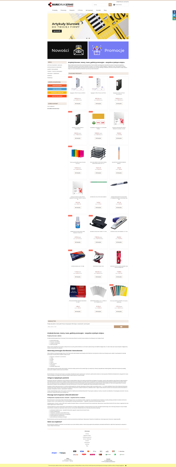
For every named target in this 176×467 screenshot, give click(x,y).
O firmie (87, 433)
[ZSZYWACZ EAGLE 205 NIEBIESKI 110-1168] (119, 223)
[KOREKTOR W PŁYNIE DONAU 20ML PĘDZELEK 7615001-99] (77, 223)
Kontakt (87, 440)
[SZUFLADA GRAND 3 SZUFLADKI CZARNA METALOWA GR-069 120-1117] (98, 154)
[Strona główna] (60, 5)
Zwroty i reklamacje (87, 439)
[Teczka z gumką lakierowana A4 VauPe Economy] (77, 154)
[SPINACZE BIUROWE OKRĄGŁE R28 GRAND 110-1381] (77, 292)
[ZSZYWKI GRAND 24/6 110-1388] (77, 258)
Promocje (49, 77)
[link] (88, 26)
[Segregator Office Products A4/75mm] (98, 84)
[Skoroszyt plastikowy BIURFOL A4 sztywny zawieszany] (119, 292)
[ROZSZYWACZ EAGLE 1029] (98, 258)
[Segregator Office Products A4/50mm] (77, 84)
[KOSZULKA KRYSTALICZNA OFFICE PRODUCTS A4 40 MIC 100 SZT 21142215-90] (77, 188)
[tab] (86, 38)
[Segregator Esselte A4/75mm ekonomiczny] (119, 84)
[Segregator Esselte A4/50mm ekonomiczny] (77, 119)
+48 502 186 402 (109, 460)
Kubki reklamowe (57, 89)
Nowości (49, 75)
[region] (88, 26)
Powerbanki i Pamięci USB (57, 92)
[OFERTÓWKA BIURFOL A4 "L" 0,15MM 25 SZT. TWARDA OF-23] (98, 292)
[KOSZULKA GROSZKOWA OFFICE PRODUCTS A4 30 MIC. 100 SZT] (119, 119)
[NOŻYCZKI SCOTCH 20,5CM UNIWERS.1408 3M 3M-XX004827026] (119, 258)
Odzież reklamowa (57, 85)
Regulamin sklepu (87, 435)
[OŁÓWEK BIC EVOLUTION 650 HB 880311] (98, 188)
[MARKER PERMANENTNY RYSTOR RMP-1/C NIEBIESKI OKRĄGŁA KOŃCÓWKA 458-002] (119, 188)
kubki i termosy (53, 363)
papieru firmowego (94, 66)
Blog (87, 445)
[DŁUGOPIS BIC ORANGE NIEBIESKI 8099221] (119, 154)
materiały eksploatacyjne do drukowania (74, 384)
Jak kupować (87, 442)
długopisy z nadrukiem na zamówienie (58, 356)
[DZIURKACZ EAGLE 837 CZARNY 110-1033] (98, 223)
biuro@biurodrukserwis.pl (109, 461)
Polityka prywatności (87, 437)
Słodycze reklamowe (57, 96)
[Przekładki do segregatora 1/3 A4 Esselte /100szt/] (98, 119)
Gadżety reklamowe (52, 69)
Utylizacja (87, 444)
